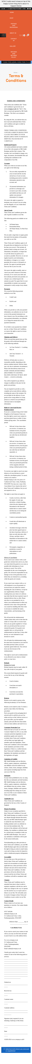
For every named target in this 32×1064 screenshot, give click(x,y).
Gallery (13, 46)
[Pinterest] (30, 8)
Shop (11, 18)
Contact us (14, 39)
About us (13, 33)
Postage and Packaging (14, 25)
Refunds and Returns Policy (14, 54)
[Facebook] (28, 8)
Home (12, 12)
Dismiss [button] (19, 6)
